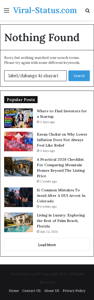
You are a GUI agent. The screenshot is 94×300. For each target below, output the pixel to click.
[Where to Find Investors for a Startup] (18, 118)
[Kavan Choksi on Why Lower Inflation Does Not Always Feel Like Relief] (18, 141)
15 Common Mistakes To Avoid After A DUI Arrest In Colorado (61, 195)
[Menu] (6, 12)
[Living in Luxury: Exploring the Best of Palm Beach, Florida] (18, 222)
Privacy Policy (74, 290)
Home (14, 290)
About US (51, 290)
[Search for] (87, 12)
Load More (47, 245)
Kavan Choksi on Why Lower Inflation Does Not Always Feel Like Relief (62, 140)
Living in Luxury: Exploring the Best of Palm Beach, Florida (61, 221)
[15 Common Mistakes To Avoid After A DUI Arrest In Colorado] (18, 197)
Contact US (31, 290)
